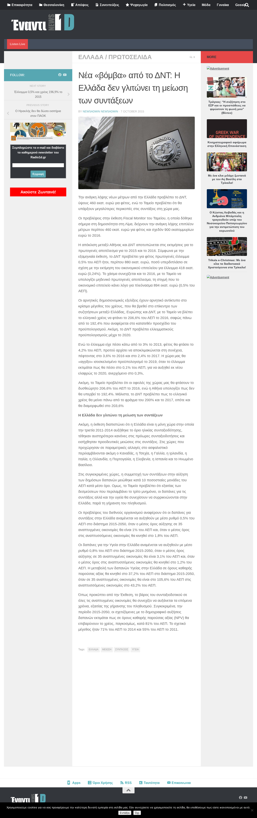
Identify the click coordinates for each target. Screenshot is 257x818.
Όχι (137, 812)
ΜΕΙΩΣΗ (106, 649)
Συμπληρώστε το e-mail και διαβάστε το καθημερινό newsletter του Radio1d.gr (38, 152)
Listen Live (17, 44)
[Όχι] (252, 810)
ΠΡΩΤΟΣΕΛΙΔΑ (130, 57)
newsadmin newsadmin (100, 111)
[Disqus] (136, 711)
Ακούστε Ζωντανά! (38, 192)
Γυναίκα (223, 5)
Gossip (240, 5)
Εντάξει (125, 812)
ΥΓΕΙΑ (135, 649)
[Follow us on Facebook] (59, 75)
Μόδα (206, 5)
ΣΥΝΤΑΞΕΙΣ (121, 649)
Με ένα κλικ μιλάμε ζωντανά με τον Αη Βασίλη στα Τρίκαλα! (227, 179)
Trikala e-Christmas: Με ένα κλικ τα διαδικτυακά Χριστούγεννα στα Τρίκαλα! (227, 264)
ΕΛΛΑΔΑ (91, 57)
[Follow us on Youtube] (64, 75)
